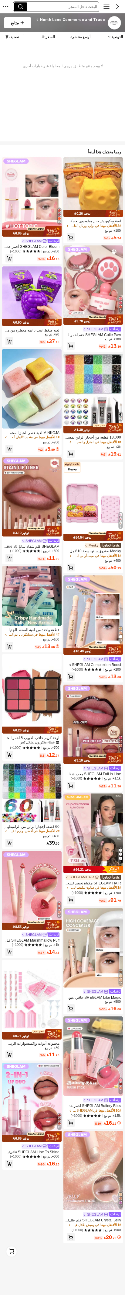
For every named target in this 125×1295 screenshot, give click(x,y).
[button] (117, 6)
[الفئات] (106, 6)
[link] (114, 23)
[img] (93, 213)
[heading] (70, 20)
